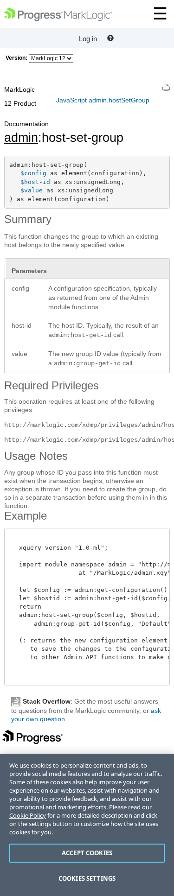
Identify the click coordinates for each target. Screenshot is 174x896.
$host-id (35, 181)
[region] (87, 825)
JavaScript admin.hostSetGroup (102, 100)
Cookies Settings (87, 878)
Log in (88, 39)
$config (33, 173)
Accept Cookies (87, 853)
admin (21, 138)
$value (31, 190)
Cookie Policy (27, 815)
